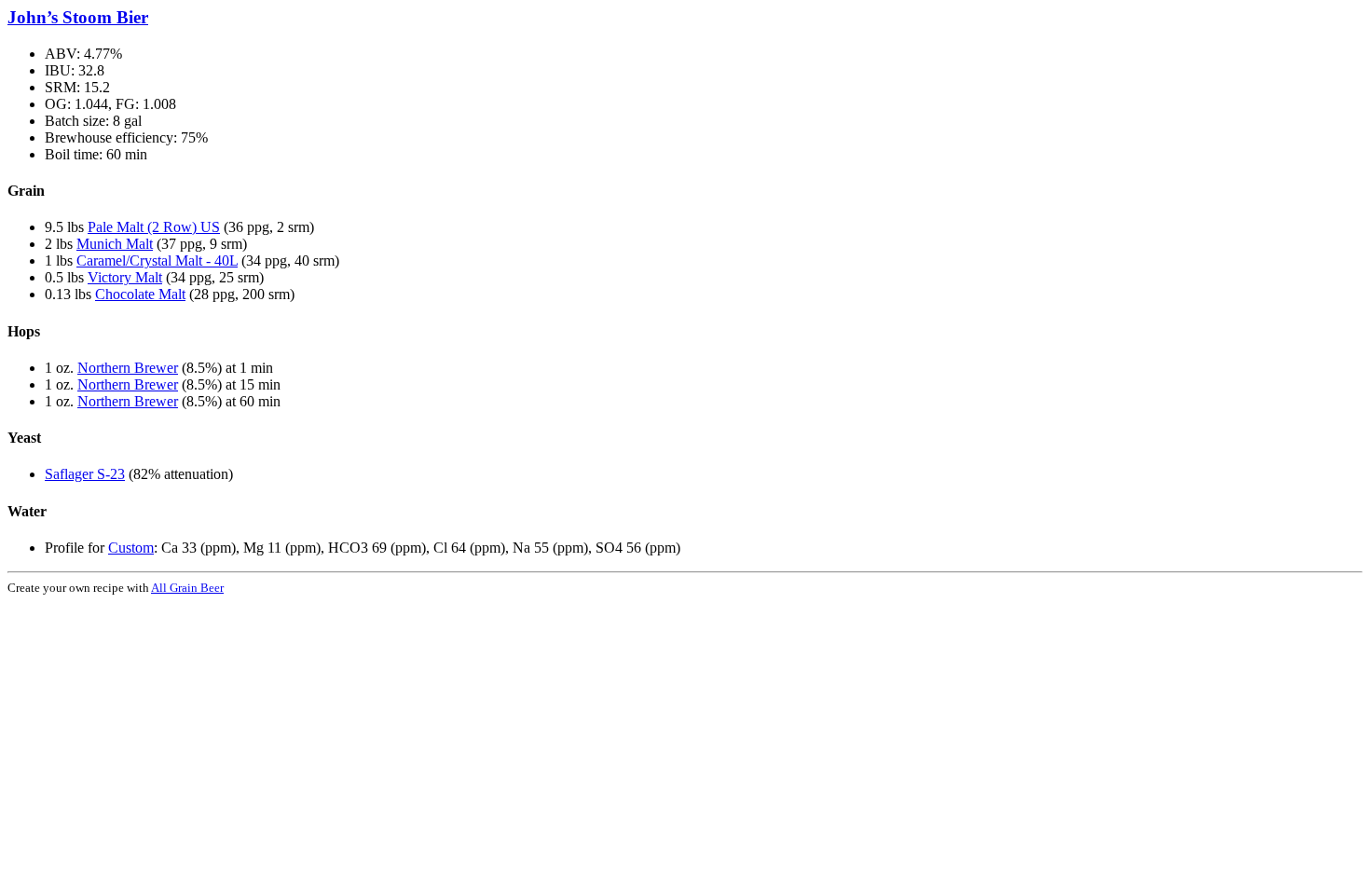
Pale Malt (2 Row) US (154, 227)
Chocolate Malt (140, 294)
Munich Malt (114, 244)
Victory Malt (125, 277)
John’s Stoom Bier (77, 17)
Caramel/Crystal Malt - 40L (157, 260)
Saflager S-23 (85, 474)
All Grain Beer (187, 588)
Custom (131, 547)
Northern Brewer (127, 368)
